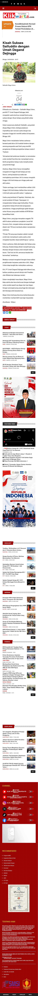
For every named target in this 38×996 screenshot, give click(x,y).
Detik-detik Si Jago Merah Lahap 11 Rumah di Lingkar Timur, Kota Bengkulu (17, 455)
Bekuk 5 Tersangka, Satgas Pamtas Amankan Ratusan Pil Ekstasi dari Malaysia (17, 465)
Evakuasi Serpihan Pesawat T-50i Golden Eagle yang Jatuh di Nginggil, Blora (18, 458)
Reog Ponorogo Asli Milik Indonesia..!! (16, 461)
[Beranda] (19, 15)
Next (33, 372)
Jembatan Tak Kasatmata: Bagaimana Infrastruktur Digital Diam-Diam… (14, 756)
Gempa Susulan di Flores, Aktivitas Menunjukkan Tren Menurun (13, 557)
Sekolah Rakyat (8, 860)
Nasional (17, 34)
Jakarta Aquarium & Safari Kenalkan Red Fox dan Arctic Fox (13, 740)
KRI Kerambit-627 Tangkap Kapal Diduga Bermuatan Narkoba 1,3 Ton (13, 648)
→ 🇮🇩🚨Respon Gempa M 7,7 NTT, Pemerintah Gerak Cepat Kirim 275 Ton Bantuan (18, 449)
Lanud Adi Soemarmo (18, 310)
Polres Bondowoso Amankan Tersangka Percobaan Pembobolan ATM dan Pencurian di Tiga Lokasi (13, 656)
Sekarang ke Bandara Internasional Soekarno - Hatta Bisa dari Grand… (13, 333)
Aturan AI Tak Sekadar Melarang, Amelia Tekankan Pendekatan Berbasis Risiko (14, 623)
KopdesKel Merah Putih (9, 858)
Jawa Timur (6, 660)
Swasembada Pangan (9, 863)
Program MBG (7, 855)
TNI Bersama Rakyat (9, 865)
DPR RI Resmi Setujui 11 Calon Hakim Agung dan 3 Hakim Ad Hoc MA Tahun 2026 (14, 631)
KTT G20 (6, 880)
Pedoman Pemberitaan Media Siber (12, 969)
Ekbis (4, 344)
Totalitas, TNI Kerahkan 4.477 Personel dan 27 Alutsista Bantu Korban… (14, 549)
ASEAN (5, 873)
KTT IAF (6, 883)
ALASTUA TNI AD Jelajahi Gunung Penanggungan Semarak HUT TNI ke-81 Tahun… (14, 765)
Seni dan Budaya (8, 870)
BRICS (5, 875)
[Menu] (3, 8)
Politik (4, 609)
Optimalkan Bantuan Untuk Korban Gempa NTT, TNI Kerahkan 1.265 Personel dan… (13, 566)
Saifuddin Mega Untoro (12, 308)
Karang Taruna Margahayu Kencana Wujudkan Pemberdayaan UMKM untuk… (13, 749)
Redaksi (6, 967)
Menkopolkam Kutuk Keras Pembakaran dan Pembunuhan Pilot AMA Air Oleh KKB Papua (13, 665)
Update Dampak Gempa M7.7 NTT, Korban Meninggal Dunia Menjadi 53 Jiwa (14, 582)
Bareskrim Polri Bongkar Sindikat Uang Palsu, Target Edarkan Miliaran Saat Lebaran (14, 687)
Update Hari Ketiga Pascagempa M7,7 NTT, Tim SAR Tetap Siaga (14, 573)
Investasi (6, 868)
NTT (4, 560)
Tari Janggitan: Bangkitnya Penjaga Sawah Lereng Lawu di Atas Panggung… (13, 733)
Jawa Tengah (7, 107)
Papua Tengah (7, 682)
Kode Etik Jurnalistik (9, 972)
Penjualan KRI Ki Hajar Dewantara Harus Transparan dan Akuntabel (13, 598)
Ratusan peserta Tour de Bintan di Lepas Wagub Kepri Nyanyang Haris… (14, 357)
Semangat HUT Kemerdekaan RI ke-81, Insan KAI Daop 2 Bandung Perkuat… (14, 341)
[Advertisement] (19, 535)
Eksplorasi (6, 737)
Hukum (5, 669)
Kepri (4, 360)
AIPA (5, 878)
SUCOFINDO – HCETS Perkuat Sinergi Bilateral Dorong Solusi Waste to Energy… (14, 350)
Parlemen (5, 601)
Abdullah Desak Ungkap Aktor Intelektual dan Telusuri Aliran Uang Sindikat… (13, 615)
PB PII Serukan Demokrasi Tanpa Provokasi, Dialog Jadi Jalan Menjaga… (24, 27)
